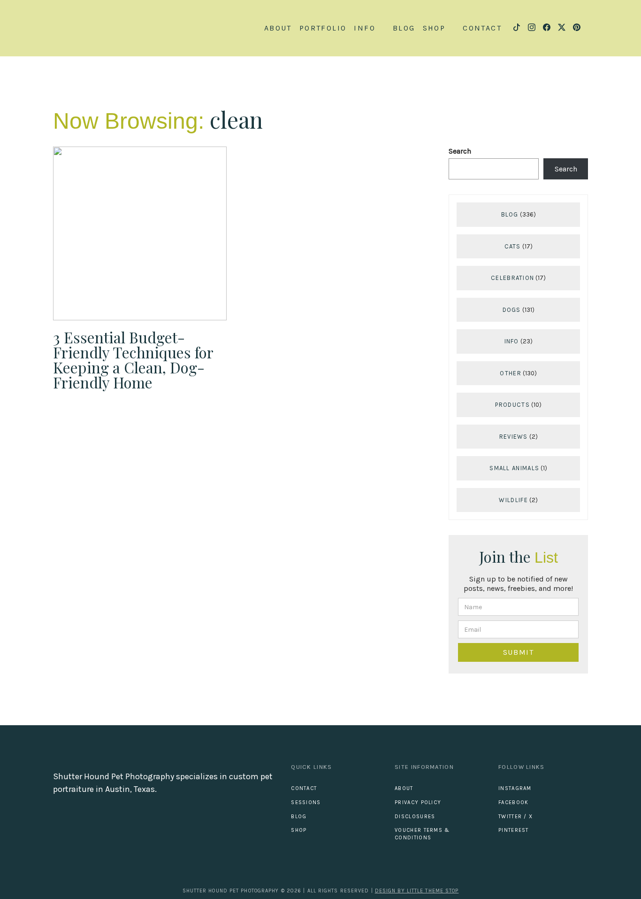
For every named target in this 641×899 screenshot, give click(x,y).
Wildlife (513, 500)
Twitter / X (515, 817)
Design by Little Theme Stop (417, 891)
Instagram (515, 788)
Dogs (512, 309)
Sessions (305, 802)
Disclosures (415, 817)
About (278, 28)
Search (460, 151)
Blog (404, 28)
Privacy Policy (418, 802)
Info (511, 341)
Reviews (513, 436)
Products (512, 404)
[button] (369, 28)
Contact (482, 28)
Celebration (512, 277)
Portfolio (323, 28)
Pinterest (513, 830)
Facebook (513, 802)
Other (510, 373)
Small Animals (514, 468)
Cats (512, 246)
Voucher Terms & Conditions (422, 834)
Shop (298, 830)
